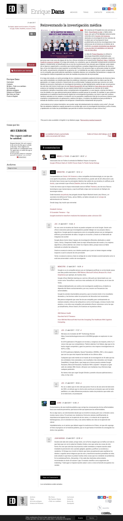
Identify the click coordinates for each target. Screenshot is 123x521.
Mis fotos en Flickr (13, 94)
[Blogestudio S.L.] (103, 508)
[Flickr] (112, 8)
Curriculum (10, 82)
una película (64, 195)
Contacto (98, 12)
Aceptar (80, 518)
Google (12, 28)
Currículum (70, 497)
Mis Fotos (52, 497)
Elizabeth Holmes (56, 209)
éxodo (52, 183)
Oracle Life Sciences (70, 176)
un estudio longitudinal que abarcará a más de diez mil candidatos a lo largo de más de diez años (100, 48)
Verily (86, 34)
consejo (101, 197)
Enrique (47, 11)
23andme (77, 183)
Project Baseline (97, 54)
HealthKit (22, 28)
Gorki (59, 403)
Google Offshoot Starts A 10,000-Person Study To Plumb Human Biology (75, 163)
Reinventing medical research (90, 120)
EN (111, 5)
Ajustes (91, 518)
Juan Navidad (59, 438)
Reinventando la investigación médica (70, 25)
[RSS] (114, 8)
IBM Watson (81, 272)
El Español (32, 26)
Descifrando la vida (95, 32)
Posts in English (12, 96)
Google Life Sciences (102, 36)
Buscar (31, 64)
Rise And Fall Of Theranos (66, 316)
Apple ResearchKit (76, 86)
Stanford (100, 60)
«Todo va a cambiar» (55, 501)
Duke (105, 60)
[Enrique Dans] (17, 9)
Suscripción (70, 503)
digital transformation (21, 26)
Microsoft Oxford (92, 272)
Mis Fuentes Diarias (55, 499)
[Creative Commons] (106, 513)
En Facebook (11, 88)
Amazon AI (102, 272)
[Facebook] (103, 8)
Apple (12, 26)
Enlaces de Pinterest (36, 503)
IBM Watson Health (64, 313)
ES (115, 5)
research (29, 28)
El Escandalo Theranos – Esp (59, 212)
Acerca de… (110, 12)
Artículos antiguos (13, 90)
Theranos (94, 187)
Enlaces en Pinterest (14, 92)
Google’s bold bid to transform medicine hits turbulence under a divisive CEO (75, 216)
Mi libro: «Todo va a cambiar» (16, 86)
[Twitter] (106, 8)
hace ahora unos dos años (104, 86)
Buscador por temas (22, 70)
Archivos (73, 12)
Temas (85, 12)
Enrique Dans (22, 157)
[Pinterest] (109, 8)
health (17, 28)
